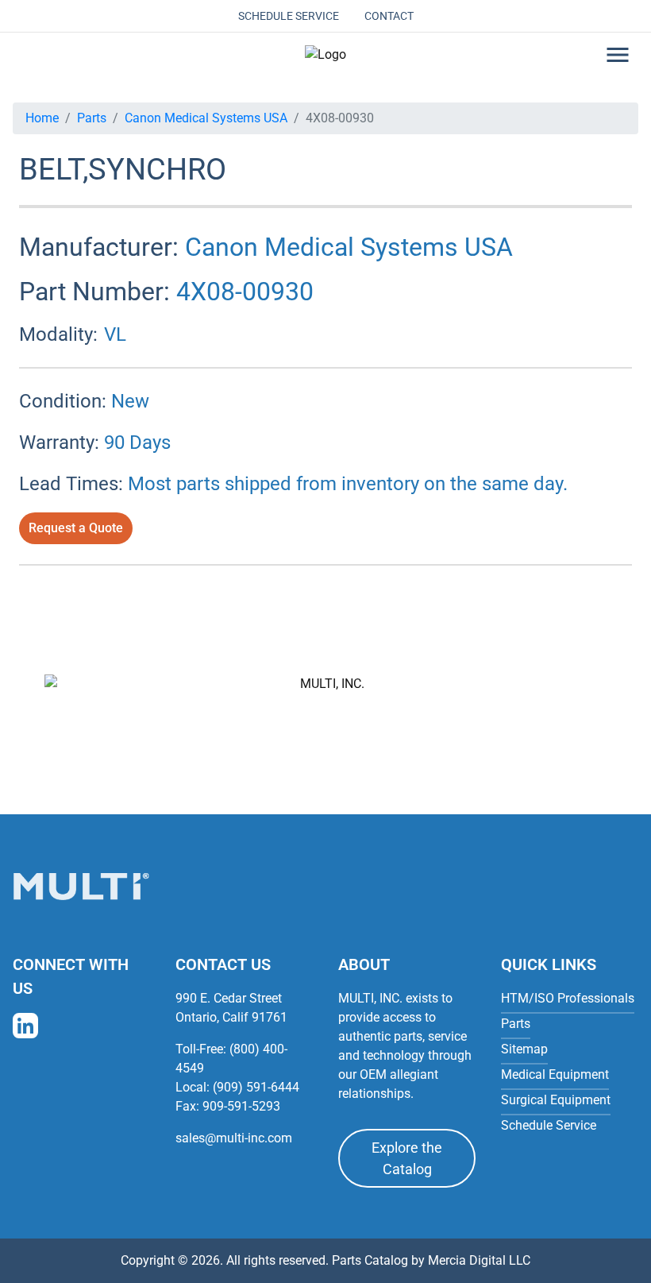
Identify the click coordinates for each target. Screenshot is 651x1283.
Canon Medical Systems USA (206, 118)
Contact (389, 16)
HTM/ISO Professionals (567, 998)
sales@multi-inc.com (233, 1138)
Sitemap (524, 1049)
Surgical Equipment (556, 1099)
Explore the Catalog (407, 1158)
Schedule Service (288, 16)
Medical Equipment (555, 1074)
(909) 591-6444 (256, 1087)
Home (42, 118)
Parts (91, 118)
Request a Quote (76, 527)
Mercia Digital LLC (479, 1260)
